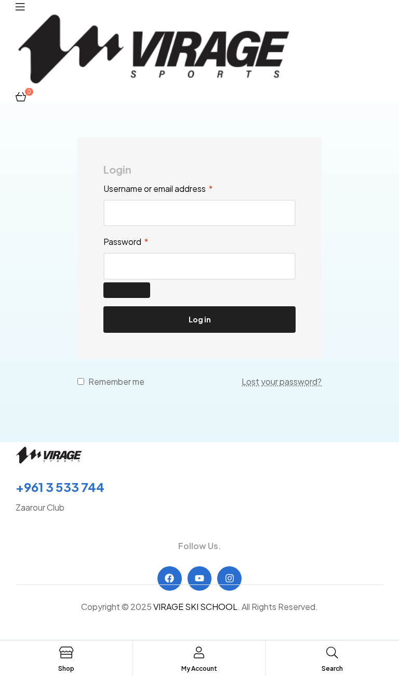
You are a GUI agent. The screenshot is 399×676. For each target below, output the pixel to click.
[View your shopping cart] (21, 95)
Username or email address (157, 188)
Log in (200, 319)
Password (125, 241)
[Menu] (20, 6)
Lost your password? (282, 381)
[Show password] (126, 290)
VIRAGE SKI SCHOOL (195, 606)
